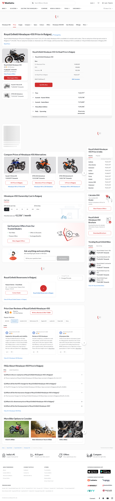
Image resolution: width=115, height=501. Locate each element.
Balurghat (91, 188)
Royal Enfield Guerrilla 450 (103, 271)
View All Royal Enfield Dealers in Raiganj (15, 299)
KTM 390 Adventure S (66, 176)
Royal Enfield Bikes (99, 285)
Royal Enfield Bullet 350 (103, 257)
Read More (7, 44)
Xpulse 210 (52, 488)
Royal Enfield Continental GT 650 (104, 264)
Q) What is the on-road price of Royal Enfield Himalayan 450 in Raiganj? (28, 375)
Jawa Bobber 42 (49, 491)
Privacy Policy (6, 478)
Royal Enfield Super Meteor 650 (102, 279)
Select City (108, 8)
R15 (35, 488)
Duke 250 (31, 491)
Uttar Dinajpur (92, 164)
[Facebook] (99, 498)
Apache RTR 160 (16, 491)
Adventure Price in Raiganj (43, 183)
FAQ (5, 370)
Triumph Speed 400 (69, 488)
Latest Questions (14, 370)
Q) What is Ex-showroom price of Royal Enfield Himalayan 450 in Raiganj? (29, 401)
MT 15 (23, 488)
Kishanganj (91, 167)
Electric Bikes (10, 440)
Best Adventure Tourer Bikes (42, 440)
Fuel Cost (6, 200)
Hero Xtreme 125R (6, 491)
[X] (103, 498)
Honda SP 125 (29, 488)
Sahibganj (90, 173)
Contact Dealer (16, 293)
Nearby (90, 155)
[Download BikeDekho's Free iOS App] (93, 472)
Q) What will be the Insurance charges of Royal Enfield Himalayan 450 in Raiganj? (31, 393)
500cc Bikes (63, 440)
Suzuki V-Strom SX (16, 84)
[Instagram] (112, 498)
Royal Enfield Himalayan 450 (13, 65)
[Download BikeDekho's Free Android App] (105, 472)
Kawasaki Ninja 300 (39, 491)
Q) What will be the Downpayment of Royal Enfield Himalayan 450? (27, 406)
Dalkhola (90, 162)
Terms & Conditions (7, 475)
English (91, 3)
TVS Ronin (46, 488)
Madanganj (91, 185)
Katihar (90, 170)
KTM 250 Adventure (17, 94)
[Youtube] (108, 498)
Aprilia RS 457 (24, 491)
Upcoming (99, 246)
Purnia (90, 176)
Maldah (90, 179)
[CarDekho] (92, 480)
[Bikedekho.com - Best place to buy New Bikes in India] (8, 3)
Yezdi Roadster (60, 488)
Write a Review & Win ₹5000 (41, 312)
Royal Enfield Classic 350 (104, 250)
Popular (98, 155)
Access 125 (39, 488)
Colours (42, 25)
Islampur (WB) (92, 182)
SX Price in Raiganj (16, 183)
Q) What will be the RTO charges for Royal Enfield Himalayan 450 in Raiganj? (30, 384)
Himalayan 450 (6, 25)
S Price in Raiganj (70, 183)
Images (20, 25)
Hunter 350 (5, 488)
